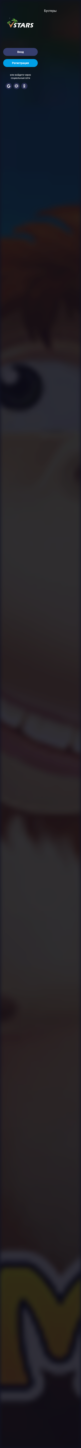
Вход (20, 52)
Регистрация (20, 63)
